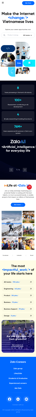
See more (17, 205)
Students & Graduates (18, 378)
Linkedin (19, 255)
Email (31, 255)
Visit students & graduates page (17, 345)
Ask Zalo (28, 3)
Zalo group (18, 368)
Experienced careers (18, 383)
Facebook (5, 255)
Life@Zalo (18, 373)
